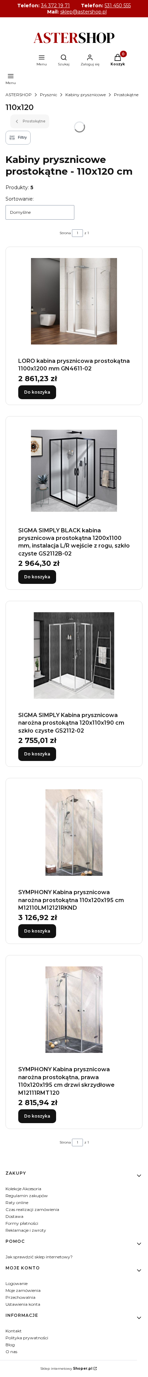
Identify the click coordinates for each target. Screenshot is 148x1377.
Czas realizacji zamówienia (32, 1209)
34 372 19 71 (55, 5)
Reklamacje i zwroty (26, 1230)
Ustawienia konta (23, 1304)
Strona (65, 233)
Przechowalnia (20, 1297)
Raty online (17, 1202)
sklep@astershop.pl (83, 12)
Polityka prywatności (27, 1337)
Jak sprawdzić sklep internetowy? (39, 1256)
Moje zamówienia (23, 1290)
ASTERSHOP (19, 94)
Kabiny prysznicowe (85, 94)
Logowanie (17, 1283)
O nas (11, 1351)
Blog (10, 1344)
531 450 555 (118, 5)
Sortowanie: (20, 199)
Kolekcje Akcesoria (23, 1188)
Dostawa (14, 1216)
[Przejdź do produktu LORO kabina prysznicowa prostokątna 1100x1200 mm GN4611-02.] (74, 301)
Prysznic (48, 94)
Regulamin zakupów (27, 1195)
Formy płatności (22, 1223)
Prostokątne (126, 94)
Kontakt (14, 1330)
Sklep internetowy (66, 1368)
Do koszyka (37, 392)
